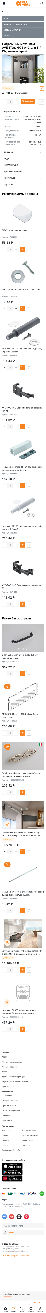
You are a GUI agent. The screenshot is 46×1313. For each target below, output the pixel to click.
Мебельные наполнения (15, 24)
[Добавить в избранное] (41, 102)
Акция (7, 36)
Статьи (5, 1135)
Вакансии (6, 1115)
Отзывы (5, 1145)
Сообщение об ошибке (11, 1150)
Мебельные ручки (12, 30)
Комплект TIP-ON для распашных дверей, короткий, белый (22, 527)
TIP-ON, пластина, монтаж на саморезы (21, 289)
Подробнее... (8, 1297)
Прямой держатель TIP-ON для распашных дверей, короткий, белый (22, 468)
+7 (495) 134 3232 (15, 1226)
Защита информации (11, 1110)
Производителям (9, 1105)
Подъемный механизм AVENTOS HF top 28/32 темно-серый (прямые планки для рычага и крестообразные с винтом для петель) (21, 834)
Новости (5, 1140)
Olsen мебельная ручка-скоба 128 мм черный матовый (20, 656)
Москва (11, 1233)
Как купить (7, 1130)
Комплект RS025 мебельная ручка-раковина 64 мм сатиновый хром (19, 1012)
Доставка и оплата (29, 1130)
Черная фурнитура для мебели (15, 1082)
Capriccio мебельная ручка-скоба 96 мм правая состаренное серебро (21, 775)
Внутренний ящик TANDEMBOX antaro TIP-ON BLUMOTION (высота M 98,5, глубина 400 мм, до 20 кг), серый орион (22, 952)
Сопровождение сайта (10, 1246)
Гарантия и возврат (29, 1135)
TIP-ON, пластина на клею (14, 230)
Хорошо (36, 1302)
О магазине (7, 1096)
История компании (10, 1101)
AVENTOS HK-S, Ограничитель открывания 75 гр (22, 587)
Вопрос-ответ (27, 1140)
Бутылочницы (8, 1086)
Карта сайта (7, 1120)
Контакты (25, 1145)
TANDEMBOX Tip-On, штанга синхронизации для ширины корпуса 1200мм (23, 893)
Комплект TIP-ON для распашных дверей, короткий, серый (22, 350)
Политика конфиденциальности (15, 1255)
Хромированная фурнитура (13, 1077)
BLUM (6, 18)
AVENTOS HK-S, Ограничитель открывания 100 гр (22, 409)
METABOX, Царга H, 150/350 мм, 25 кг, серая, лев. (20, 715)
